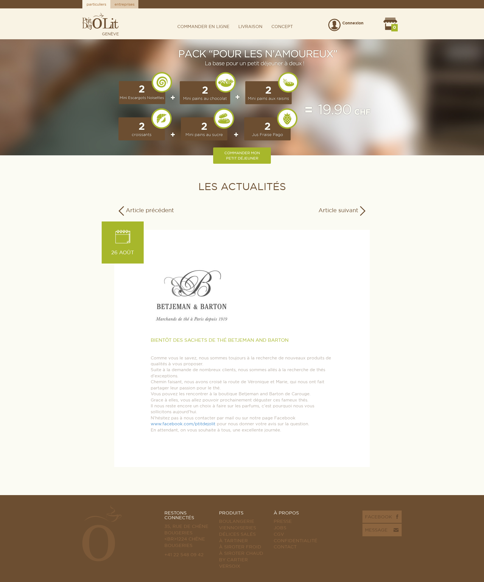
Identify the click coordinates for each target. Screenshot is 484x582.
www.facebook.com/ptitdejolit (183, 423)
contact (285, 546)
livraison (250, 26)
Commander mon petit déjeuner (242, 155)
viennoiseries (237, 527)
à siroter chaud (241, 553)
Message (376, 530)
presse (283, 521)
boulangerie (236, 521)
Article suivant (339, 210)
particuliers (96, 4)
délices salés (237, 534)
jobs (280, 527)
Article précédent (149, 210)
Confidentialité (295, 540)
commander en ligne (203, 26)
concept (282, 26)
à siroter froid (240, 546)
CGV (279, 534)
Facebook (378, 516)
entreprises (124, 4)
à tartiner (233, 540)
